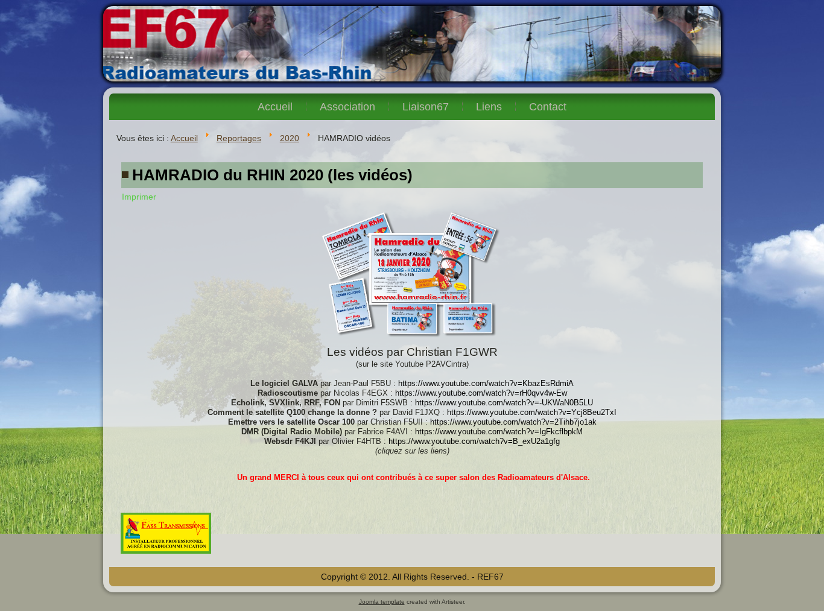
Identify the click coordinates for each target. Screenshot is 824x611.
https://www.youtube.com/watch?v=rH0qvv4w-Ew (481, 392)
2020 (289, 138)
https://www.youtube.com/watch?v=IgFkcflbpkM (499, 431)
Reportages (239, 138)
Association (347, 107)
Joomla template (382, 601)
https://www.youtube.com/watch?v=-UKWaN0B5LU (504, 402)
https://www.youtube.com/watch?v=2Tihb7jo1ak (513, 421)
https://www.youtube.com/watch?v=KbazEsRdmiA (486, 383)
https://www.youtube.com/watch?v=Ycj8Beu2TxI (531, 412)
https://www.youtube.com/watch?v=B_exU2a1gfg (474, 441)
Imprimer (139, 196)
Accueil (275, 107)
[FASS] (165, 555)
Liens (489, 107)
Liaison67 (425, 107)
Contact (547, 107)
